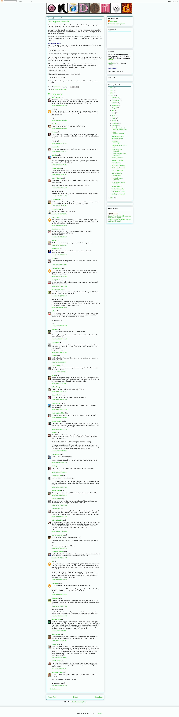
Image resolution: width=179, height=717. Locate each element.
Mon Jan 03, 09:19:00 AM (59, 286)
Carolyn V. (55, 280)
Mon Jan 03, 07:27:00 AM (59, 188)
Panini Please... (116, 163)
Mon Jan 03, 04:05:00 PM (59, 495)
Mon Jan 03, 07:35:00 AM (59, 206)
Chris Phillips (56, 365)
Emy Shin (55, 598)
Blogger (99, 713)
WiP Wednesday (117, 173)
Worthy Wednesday (118, 189)
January (114, 126)
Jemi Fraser (56, 454)
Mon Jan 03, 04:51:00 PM (59, 505)
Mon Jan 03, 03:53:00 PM (59, 487)
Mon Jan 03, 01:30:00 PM (59, 429)
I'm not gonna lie (117, 158)
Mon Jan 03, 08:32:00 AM (59, 237)
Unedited (111, 63)
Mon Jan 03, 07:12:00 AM (59, 143)
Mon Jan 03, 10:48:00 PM (59, 616)
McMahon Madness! (118, 168)
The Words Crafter (58, 535)
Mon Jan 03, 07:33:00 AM (59, 196)
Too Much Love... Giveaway (117, 179)
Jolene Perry (56, 387)
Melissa (54, 432)
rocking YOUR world (118, 165)
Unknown (55, 583)
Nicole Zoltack (56, 490)
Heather (54, 356)
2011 (111, 95)
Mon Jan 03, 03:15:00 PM (59, 472)
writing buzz (62, 89)
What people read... (118, 136)
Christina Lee (56, 199)
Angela (54, 240)
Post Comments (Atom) (79, 702)
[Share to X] (75, 87)
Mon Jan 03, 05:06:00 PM (59, 531)
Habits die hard (116, 186)
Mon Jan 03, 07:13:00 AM (59, 165)
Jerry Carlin (55, 217)
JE (52, 109)
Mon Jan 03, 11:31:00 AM (59, 372)
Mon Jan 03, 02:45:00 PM (59, 462)
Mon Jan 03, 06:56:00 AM (59, 120)
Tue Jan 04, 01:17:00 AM (59, 657)
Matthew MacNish (57, 289)
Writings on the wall (118, 194)
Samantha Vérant (57, 672)
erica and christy (57, 520)
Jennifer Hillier (56, 661)
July (113, 110)
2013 (112, 90)
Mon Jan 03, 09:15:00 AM (59, 276)
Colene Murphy (57, 421)
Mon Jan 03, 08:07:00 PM (59, 580)
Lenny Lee (55, 342)
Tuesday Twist (116, 175)
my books (55, 89)
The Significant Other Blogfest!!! (119, 154)
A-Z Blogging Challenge (116, 142)
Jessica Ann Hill (57, 476)
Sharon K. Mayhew (58, 552)
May (113, 115)
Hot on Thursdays (117, 139)
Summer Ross (56, 619)
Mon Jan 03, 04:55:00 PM (59, 516)
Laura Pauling (56, 168)
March (114, 120)
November (115, 100)
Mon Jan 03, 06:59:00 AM (59, 128)
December (115, 98)
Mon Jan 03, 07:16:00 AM (59, 175)
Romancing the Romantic (117, 150)
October (115, 103)
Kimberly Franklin (58, 413)
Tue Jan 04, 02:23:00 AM (59, 685)
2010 (112, 198)
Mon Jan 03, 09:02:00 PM (59, 594)
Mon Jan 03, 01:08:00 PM (59, 417)
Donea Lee (55, 644)
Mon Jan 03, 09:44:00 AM (59, 307)
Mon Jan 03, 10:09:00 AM (59, 326)
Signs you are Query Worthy (118, 183)
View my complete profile (116, 24)
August (114, 108)
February (115, 123)
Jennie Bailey (56, 508)
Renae (54, 132)
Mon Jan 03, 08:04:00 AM (59, 214)
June (113, 113)
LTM (53, 258)
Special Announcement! (118, 133)
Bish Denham (56, 229)
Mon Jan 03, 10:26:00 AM (59, 339)
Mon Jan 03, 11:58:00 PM (59, 641)
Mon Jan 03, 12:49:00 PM (59, 409)
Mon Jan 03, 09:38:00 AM (59, 296)
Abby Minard (56, 634)
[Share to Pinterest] (78, 87)
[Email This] (71, 87)
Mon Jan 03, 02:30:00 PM (59, 451)
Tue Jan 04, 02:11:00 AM (59, 669)
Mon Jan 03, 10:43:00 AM (59, 352)
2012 (112, 93)
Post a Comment (55, 689)
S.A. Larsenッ (56, 97)
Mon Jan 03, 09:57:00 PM (59, 606)
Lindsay (54, 466)
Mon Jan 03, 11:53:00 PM (59, 631)
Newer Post (52, 697)
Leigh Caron (56, 209)
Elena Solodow (56, 395)
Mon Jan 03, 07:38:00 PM (59, 558)
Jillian (54, 311)
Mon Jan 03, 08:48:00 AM (59, 265)
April (113, 118)
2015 (112, 88)
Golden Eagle (56, 403)
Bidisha (54, 155)
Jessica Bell (55, 147)
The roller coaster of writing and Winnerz (119, 128)
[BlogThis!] (73, 87)
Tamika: (54, 329)
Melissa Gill (55, 248)
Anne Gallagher (57, 178)
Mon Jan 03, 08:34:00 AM (59, 245)
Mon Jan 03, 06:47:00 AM (59, 105)
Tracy (54, 375)
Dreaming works (117, 160)
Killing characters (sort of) (119, 146)
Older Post (98, 697)
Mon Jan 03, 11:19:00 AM (59, 362)
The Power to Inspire (118, 191)
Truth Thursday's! (117, 170)
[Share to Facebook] (77, 87)
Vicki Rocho (55, 124)
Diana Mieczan (56, 268)
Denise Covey (56, 499)
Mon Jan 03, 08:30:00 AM (59, 225)
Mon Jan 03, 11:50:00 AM (59, 391)
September (115, 105)
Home (75, 697)
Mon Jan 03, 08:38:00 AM (59, 255)
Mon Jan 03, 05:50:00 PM (59, 548)
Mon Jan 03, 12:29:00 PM (59, 400)
